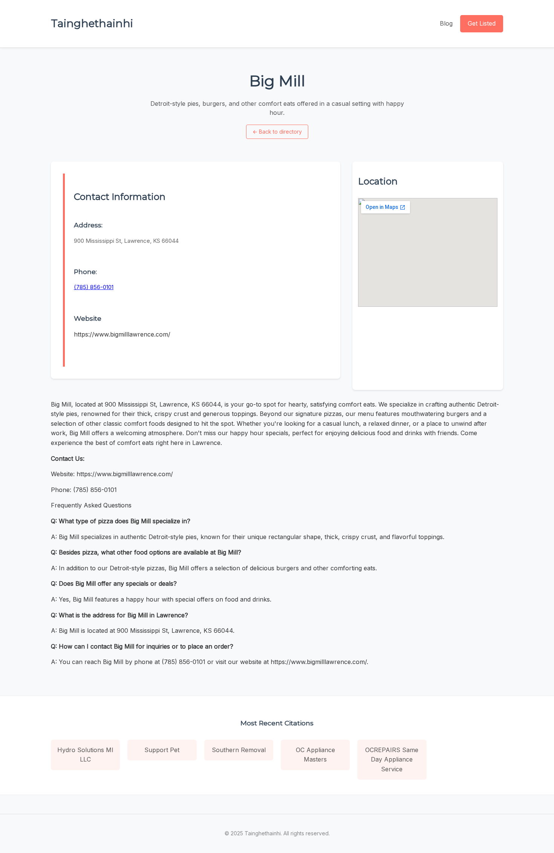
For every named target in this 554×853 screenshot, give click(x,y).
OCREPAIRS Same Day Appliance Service (391, 759)
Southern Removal (239, 750)
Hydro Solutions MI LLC (85, 754)
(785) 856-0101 (93, 287)
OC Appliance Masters (315, 754)
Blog (446, 23)
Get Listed (482, 23)
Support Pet (161, 750)
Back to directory (277, 131)
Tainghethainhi (92, 23)
